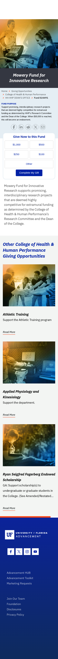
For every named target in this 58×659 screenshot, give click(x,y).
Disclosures (14, 609)
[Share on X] (36, 127)
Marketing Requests (19, 583)
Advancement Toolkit (20, 578)
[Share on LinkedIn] (21, 127)
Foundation (14, 604)
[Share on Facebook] (14, 127)
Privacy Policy (15, 614)
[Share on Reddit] (29, 127)
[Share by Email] (43, 127)
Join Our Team (16, 598)
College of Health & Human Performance (25, 94)
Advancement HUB (19, 573)
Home (4, 91)
